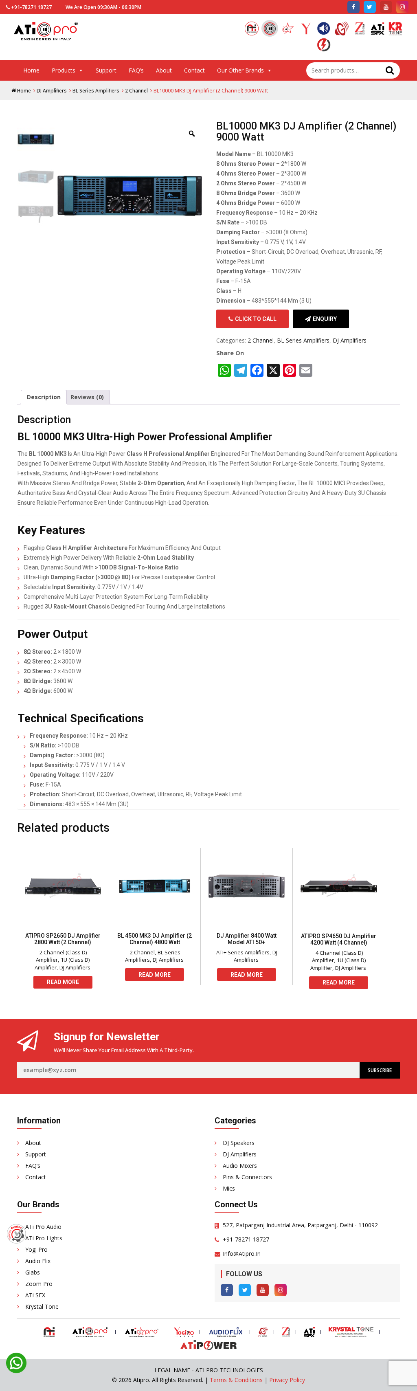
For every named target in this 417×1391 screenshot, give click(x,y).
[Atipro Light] (288, 30)
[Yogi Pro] (306, 30)
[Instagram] (280, 1290)
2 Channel (136, 90)
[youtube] (386, 7)
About (164, 70)
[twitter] (370, 7)
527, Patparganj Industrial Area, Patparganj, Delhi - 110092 (300, 1225)
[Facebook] (227, 1290)
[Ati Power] (324, 46)
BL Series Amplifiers (95, 90)
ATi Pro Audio (43, 1227)
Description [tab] (44, 397)
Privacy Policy (287, 1380)
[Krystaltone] (395, 30)
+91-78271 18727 (31, 7)
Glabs (32, 1272)
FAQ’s (136, 70)
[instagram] (402, 7)
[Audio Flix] (324, 30)
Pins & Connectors (247, 1177)
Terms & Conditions (236, 1380)
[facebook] (353, 7)
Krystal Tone (42, 1306)
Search (390, 70)
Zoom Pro (39, 1284)
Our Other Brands (240, 70)
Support (106, 70)
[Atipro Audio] (269, 28)
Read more (63, 982)
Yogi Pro (36, 1249)
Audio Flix (37, 1261)
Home (31, 70)
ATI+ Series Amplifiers (243, 952)
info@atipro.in (242, 1253)
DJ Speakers (239, 1143)
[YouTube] (263, 1290)
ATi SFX (35, 1295)
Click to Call (256, 319)
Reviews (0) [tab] (87, 397)
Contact (194, 70)
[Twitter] (245, 1290)
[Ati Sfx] (377, 30)
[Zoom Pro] (359, 30)
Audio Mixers (240, 1165)
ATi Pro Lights (43, 1238)
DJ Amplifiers (52, 90)
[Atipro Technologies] (252, 30)
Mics (229, 1188)
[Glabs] (342, 30)
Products (63, 70)
